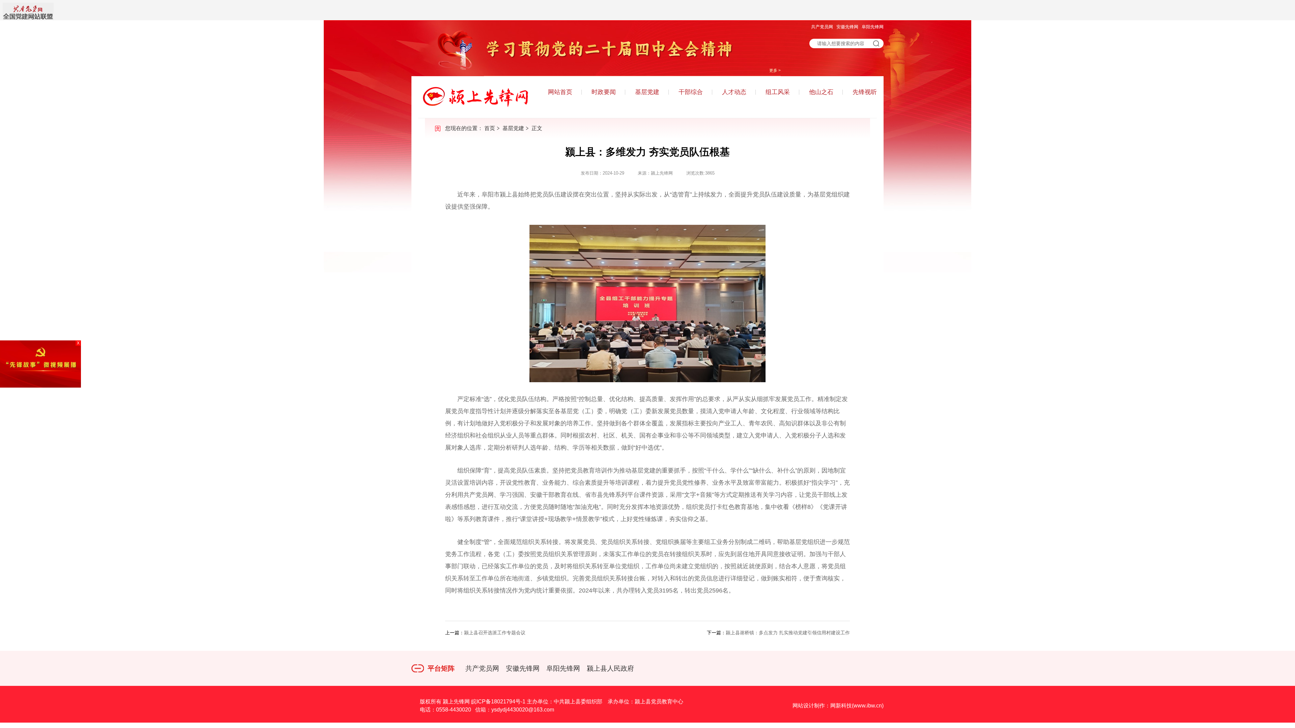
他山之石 (821, 92)
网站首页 (560, 92)
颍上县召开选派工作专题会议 (494, 632)
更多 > (775, 70)
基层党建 (647, 92)
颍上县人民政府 (610, 668)
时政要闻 (604, 92)
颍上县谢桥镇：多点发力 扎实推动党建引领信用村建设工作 (788, 632)
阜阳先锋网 (873, 26)
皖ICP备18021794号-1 (498, 701)
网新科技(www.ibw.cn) (857, 705)
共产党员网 (822, 26)
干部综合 (691, 92)
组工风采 (778, 92)
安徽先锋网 (847, 26)
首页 (489, 128)
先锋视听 (865, 92)
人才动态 (734, 92)
